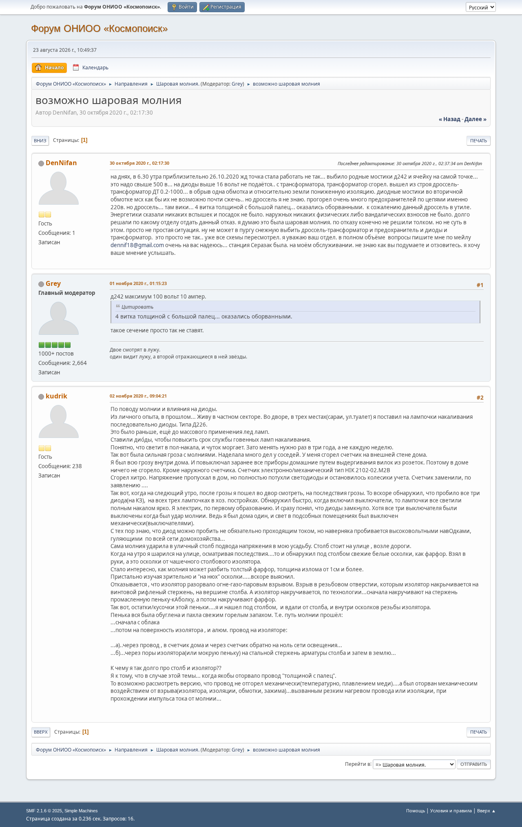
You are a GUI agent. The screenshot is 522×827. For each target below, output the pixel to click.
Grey (237, 83)
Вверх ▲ (486, 810)
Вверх (41, 732)
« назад (449, 119)
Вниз (40, 140)
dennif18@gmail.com (137, 245)
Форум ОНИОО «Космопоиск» (99, 28)
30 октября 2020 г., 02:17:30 (139, 163)
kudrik (56, 395)
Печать (478, 140)
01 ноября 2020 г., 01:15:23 (138, 283)
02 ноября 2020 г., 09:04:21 (138, 396)
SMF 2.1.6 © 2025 (44, 810)
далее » (475, 119)
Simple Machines (81, 810)
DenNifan (61, 162)
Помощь (415, 810)
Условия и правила (451, 810)
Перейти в (357, 763)
